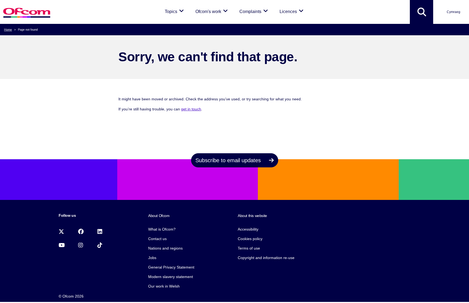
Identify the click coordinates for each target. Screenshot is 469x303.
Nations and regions (165, 248)
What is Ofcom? (162, 229)
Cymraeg (453, 12)
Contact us (157, 239)
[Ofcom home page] (26, 12)
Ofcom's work (212, 11)
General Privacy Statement (171, 267)
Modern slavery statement (170, 277)
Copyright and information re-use (266, 258)
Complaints (254, 11)
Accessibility (248, 229)
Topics (175, 11)
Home (8, 29)
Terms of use (249, 248)
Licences (292, 11)
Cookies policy (250, 239)
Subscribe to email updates (228, 160)
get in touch (191, 109)
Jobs (152, 258)
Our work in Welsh (164, 286)
